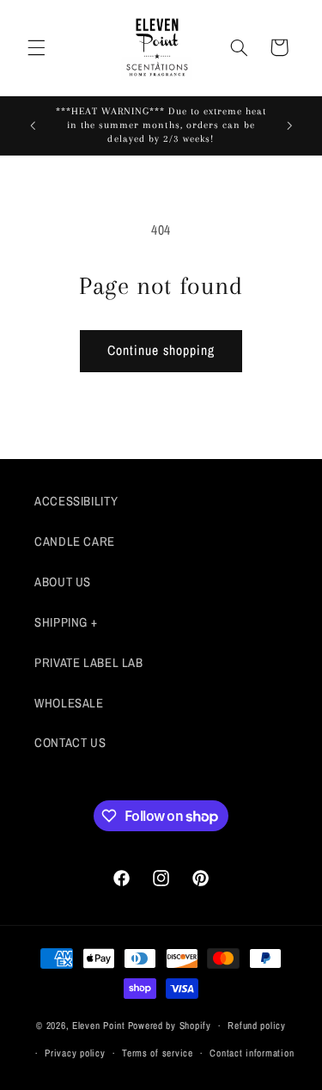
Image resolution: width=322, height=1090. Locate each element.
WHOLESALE (69, 703)
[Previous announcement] (33, 125)
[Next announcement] (289, 125)
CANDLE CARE (74, 541)
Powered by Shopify (169, 1025)
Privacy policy (75, 1053)
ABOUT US (62, 582)
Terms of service (157, 1053)
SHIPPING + (65, 622)
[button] (36, 47)
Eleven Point (98, 1025)
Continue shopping (161, 350)
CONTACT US (70, 742)
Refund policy (257, 1025)
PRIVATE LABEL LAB (88, 662)
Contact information (252, 1053)
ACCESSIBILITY (76, 501)
